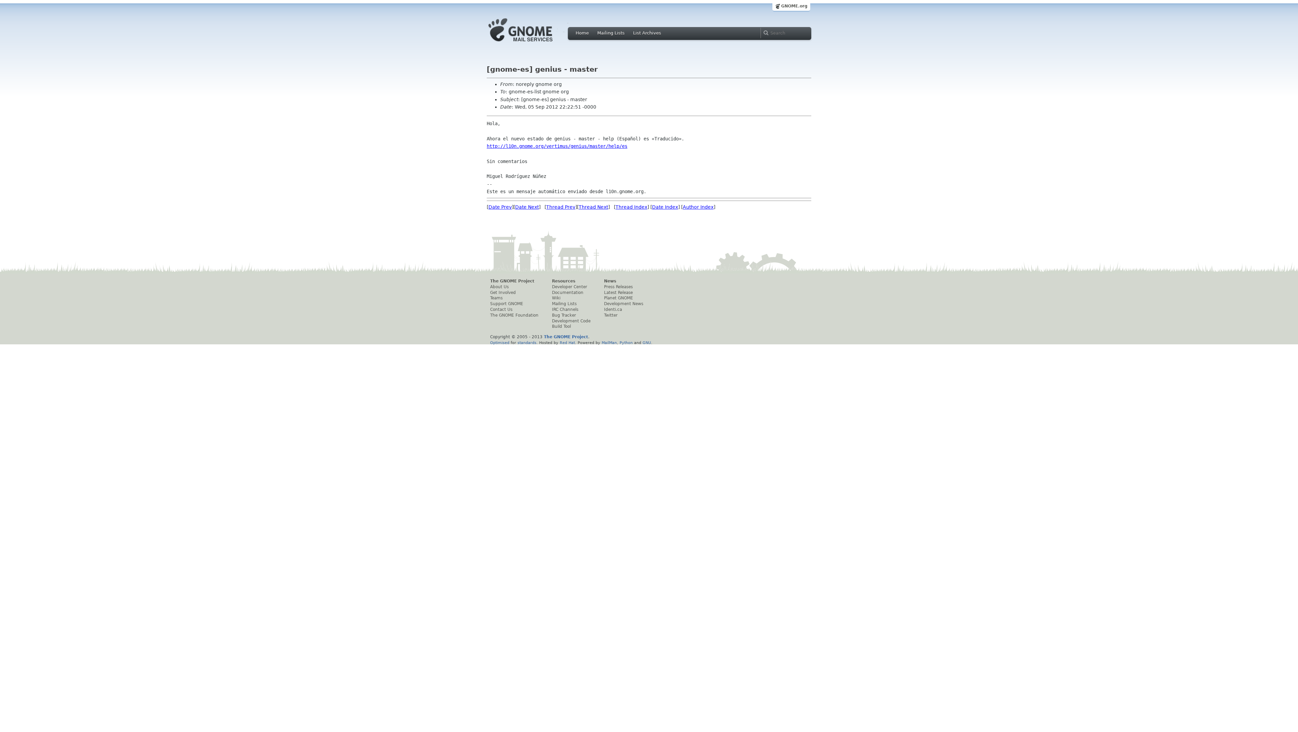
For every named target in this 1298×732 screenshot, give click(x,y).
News (610, 281)
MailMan (609, 343)
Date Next (527, 207)
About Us (499, 286)
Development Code (571, 321)
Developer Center (569, 286)
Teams (496, 298)
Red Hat (567, 343)
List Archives (647, 33)
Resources (563, 281)
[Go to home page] (530, 43)
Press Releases (618, 286)
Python (626, 343)
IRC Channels (565, 309)
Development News (623, 303)
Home (582, 33)
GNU (647, 343)
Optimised (499, 343)
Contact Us (501, 309)
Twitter (611, 315)
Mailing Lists (611, 33)
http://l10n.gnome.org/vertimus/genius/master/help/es (557, 146)
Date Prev (500, 207)
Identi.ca (613, 309)
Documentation (567, 292)
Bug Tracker (564, 315)
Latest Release (618, 292)
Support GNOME (506, 303)
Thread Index (631, 207)
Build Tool (561, 326)
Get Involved (503, 292)
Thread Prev (560, 207)
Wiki (556, 298)
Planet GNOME (618, 298)
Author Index (698, 207)
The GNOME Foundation (514, 315)
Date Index (665, 207)
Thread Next (593, 207)
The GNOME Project (512, 281)
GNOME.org (794, 6)
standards (527, 343)
